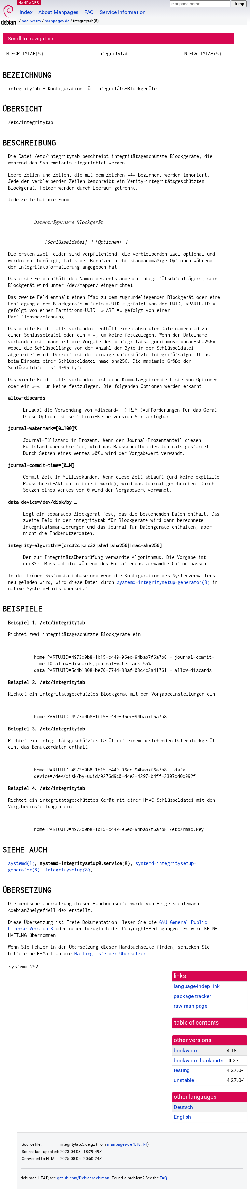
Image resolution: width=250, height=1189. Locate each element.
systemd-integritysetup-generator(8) (163, 582)
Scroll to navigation (30, 38)
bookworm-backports (198, 1060)
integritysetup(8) (67, 869)
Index (26, 12)
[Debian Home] (8, 13)
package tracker (192, 996)
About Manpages (58, 12)
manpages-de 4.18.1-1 (127, 1144)
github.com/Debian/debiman (83, 1178)
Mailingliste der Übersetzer (110, 953)
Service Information (123, 12)
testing (182, 1070)
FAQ (89, 12)
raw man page (190, 1006)
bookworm (31, 21)
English (182, 1117)
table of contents (196, 1022)
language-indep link (197, 986)
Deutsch (183, 1107)
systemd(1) (21, 863)
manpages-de (57, 21)
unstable (184, 1080)
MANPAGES (29, 2)
